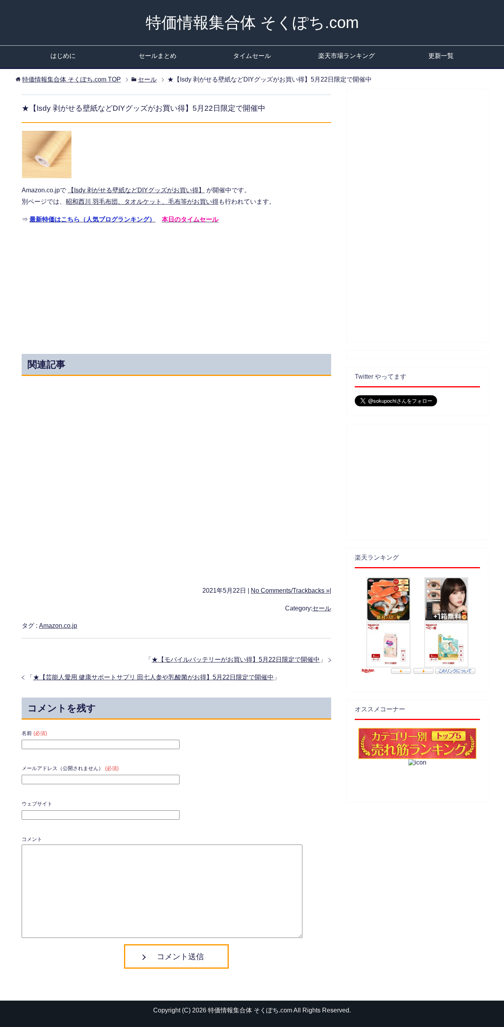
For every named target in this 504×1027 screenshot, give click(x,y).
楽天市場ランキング (346, 55)
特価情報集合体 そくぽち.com (252, 22)
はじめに (63, 55)
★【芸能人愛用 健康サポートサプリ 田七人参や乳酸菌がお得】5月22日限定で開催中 (153, 677)
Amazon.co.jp (58, 625)
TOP (71, 79)
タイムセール (252, 55)
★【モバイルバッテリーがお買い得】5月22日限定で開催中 (236, 659)
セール (321, 608)
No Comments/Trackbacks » (290, 590)
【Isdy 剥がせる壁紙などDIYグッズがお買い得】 (136, 190)
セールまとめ (157, 55)
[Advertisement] (105, 287)
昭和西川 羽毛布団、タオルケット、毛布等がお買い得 (142, 201)
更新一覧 (441, 55)
